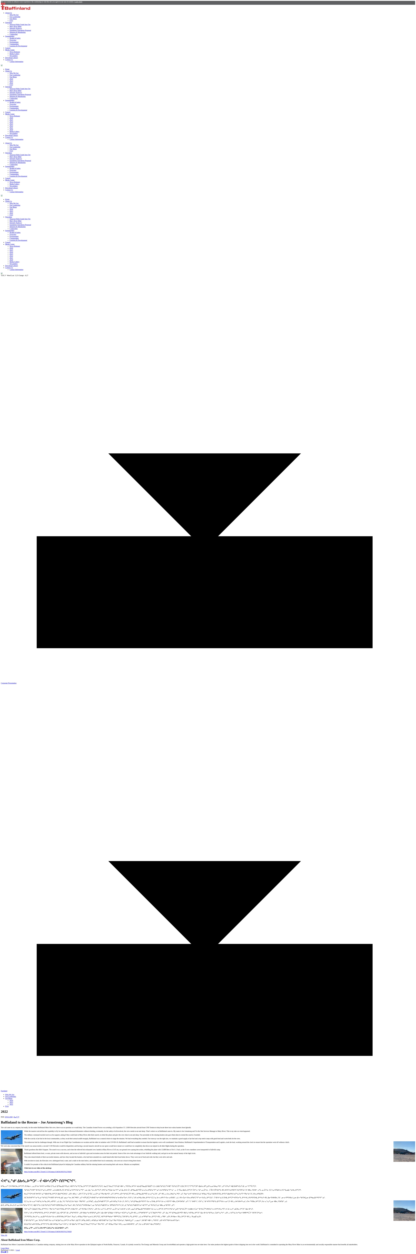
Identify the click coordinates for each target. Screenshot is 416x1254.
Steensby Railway (16, 28)
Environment (14, 42)
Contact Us (9, 60)
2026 (11, 118)
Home (7, 69)
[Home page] (15, 9)
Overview (13, 40)
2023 (11, 81)
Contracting (14, 34)
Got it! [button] (3, 4)
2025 (11, 120)
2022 (11, 83)
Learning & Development (18, 46)
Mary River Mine (15, 26)
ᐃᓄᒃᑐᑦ (16, 1117)
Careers (7, 48)
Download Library (11, 58)
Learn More (5, 1248)
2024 (11, 79)
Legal (18, 1250)
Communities (14, 44)
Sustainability (9, 36)
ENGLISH (9, 1117)
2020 (11, 130)
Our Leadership (15, 17)
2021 (11, 128)
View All (4, 1235)
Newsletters (14, 56)
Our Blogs (13, 19)
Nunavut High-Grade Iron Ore (20, 24)
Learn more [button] (78, 2)
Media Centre (10, 50)
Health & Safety (15, 38)
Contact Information (16, 62)
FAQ (11, 21)
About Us (8, 13)
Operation (8, 23)
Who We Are (14, 15)
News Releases (15, 52)
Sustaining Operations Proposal (20, 30)
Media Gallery (14, 54)
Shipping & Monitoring (18, 32)
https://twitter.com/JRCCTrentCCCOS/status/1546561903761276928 (48, 1172)
